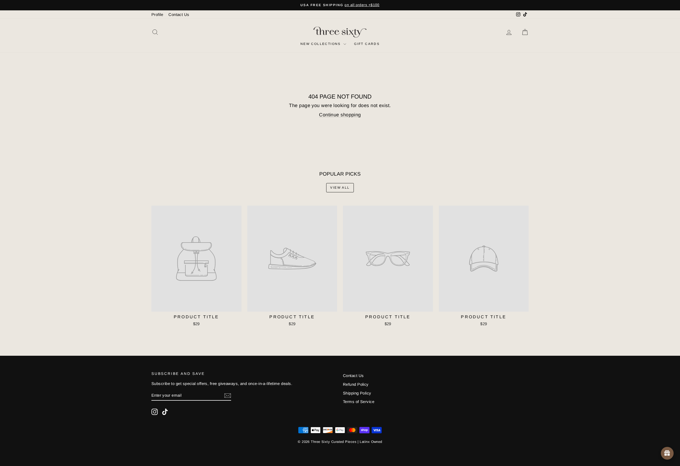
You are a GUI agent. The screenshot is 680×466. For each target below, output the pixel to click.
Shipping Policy (357, 393)
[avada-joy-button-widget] (667, 453)
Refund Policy (356, 384)
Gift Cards (367, 44)
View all (340, 187)
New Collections (321, 44)
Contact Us (178, 14)
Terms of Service (358, 401)
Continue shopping (340, 114)
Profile (157, 14)
